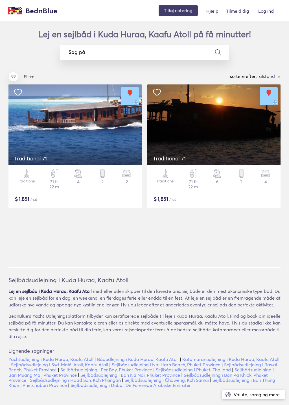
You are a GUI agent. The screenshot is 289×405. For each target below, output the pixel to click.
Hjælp (212, 11)
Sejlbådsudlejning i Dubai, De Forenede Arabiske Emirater (131, 385)
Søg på (77, 52)
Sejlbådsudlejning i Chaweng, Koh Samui (166, 380)
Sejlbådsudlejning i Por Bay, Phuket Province (106, 370)
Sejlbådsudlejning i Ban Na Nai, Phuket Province (130, 375)
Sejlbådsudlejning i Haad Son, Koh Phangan (75, 380)
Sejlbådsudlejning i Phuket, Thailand (193, 370)
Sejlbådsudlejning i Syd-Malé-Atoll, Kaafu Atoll (59, 364)
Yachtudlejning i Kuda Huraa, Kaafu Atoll (50, 359)
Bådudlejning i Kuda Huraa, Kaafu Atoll (138, 359)
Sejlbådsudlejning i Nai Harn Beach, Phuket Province (166, 364)
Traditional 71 (30, 158)
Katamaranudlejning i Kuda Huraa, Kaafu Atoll (230, 359)
